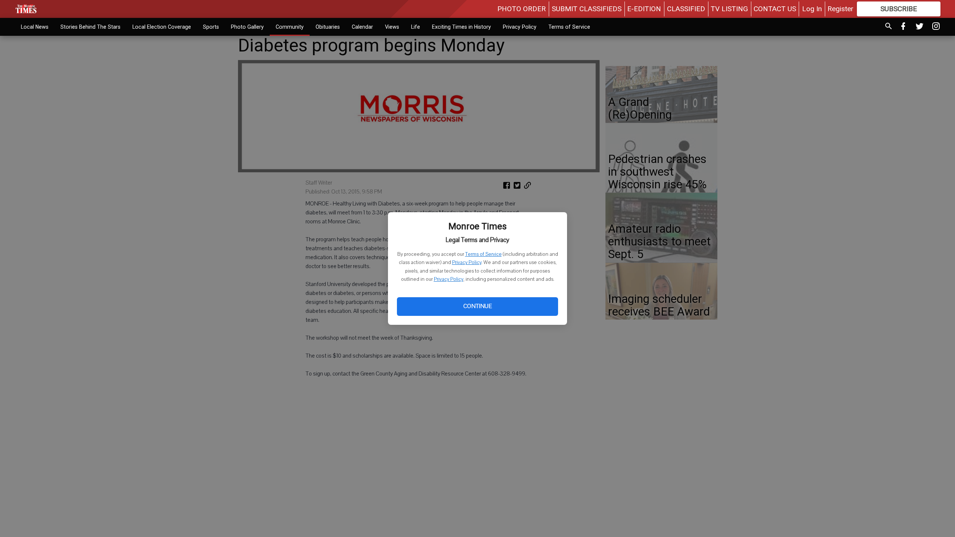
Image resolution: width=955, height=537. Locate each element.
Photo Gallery (247, 27)
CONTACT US (775, 8)
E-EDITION (644, 8)
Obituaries (328, 27)
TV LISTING (729, 8)
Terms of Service (483, 254)
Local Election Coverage (161, 27)
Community (290, 27)
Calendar (362, 27)
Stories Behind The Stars (90, 27)
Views (392, 27)
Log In (812, 8)
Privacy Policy (466, 262)
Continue (477, 306)
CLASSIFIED (686, 8)
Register (840, 8)
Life (415, 27)
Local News (34, 27)
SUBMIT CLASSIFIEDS (586, 8)
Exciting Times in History (461, 27)
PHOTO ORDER (521, 8)
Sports (211, 27)
